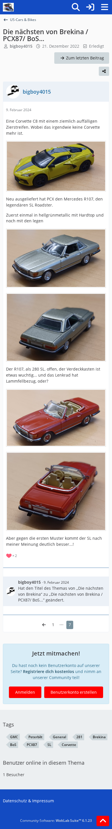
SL (49, 744)
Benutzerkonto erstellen (74, 692)
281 (79, 736)
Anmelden (25, 692)
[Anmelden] (90, 7)
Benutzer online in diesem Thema (43, 762)
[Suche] (76, 7)
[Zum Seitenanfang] (102, 821)
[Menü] (104, 7)
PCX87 (32, 744)
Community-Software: (56, 820)
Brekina (99, 736)
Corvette (69, 744)
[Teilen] (104, 71)
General (59, 736)
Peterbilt (35, 736)
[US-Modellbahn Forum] (8, 7)
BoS (13, 744)
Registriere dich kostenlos (48, 671)
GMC (14, 736)
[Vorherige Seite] (44, 625)
